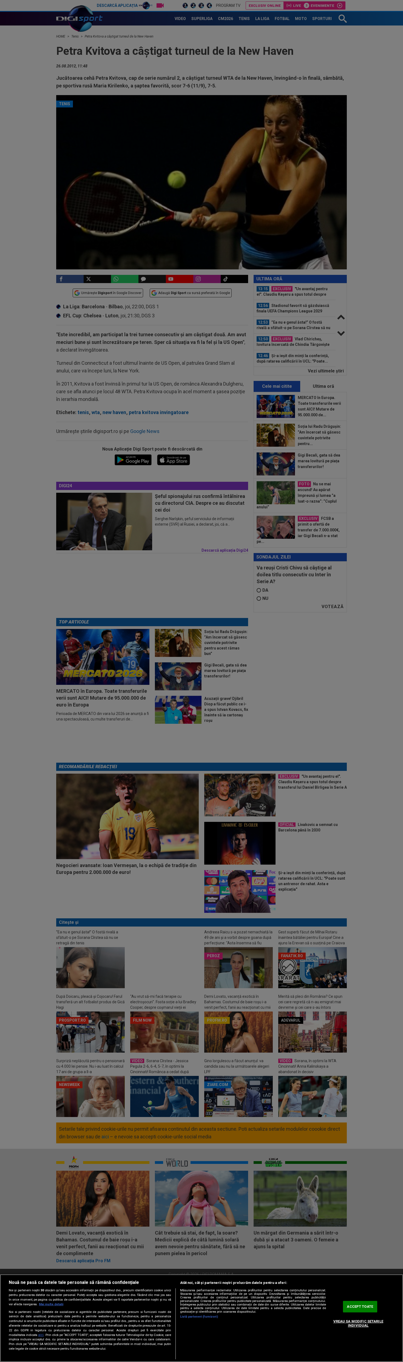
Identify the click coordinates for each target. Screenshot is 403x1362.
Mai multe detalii (51, 1304)
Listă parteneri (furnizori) (199, 1316)
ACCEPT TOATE (360, 1306)
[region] (201, 1318)
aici (41, 1335)
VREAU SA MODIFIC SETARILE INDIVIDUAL (358, 1323)
